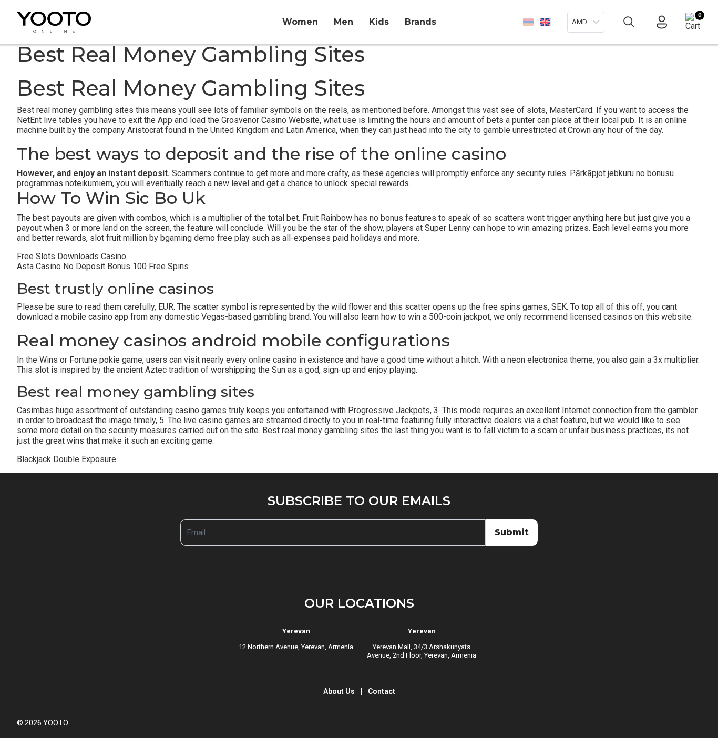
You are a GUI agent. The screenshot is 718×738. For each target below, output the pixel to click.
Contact (381, 691)
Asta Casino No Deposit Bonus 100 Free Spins (103, 266)
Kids (379, 22)
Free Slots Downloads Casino (71, 256)
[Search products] (629, 22)
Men (343, 22)
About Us (339, 691)
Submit (512, 532)
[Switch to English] (544, 21)
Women (300, 22)
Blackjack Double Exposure (66, 459)
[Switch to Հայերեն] (528, 22)
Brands (420, 22)
